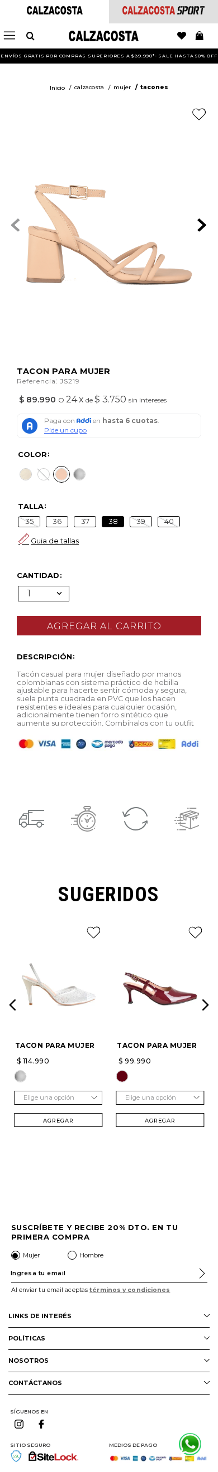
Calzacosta (89, 87)
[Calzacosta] (55, 11)
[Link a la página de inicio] (57, 88)
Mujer (122, 87)
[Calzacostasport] (163, 11)
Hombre (91, 1255)
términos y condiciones (129, 1290)
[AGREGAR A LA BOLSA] (109, 625)
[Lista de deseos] (181, 36)
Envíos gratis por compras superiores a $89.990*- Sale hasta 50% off (109, 56)
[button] (26, 474)
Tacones (154, 87)
